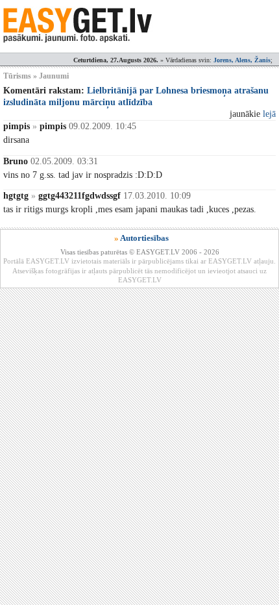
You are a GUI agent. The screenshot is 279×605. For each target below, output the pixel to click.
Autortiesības (144, 238)
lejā (269, 114)
